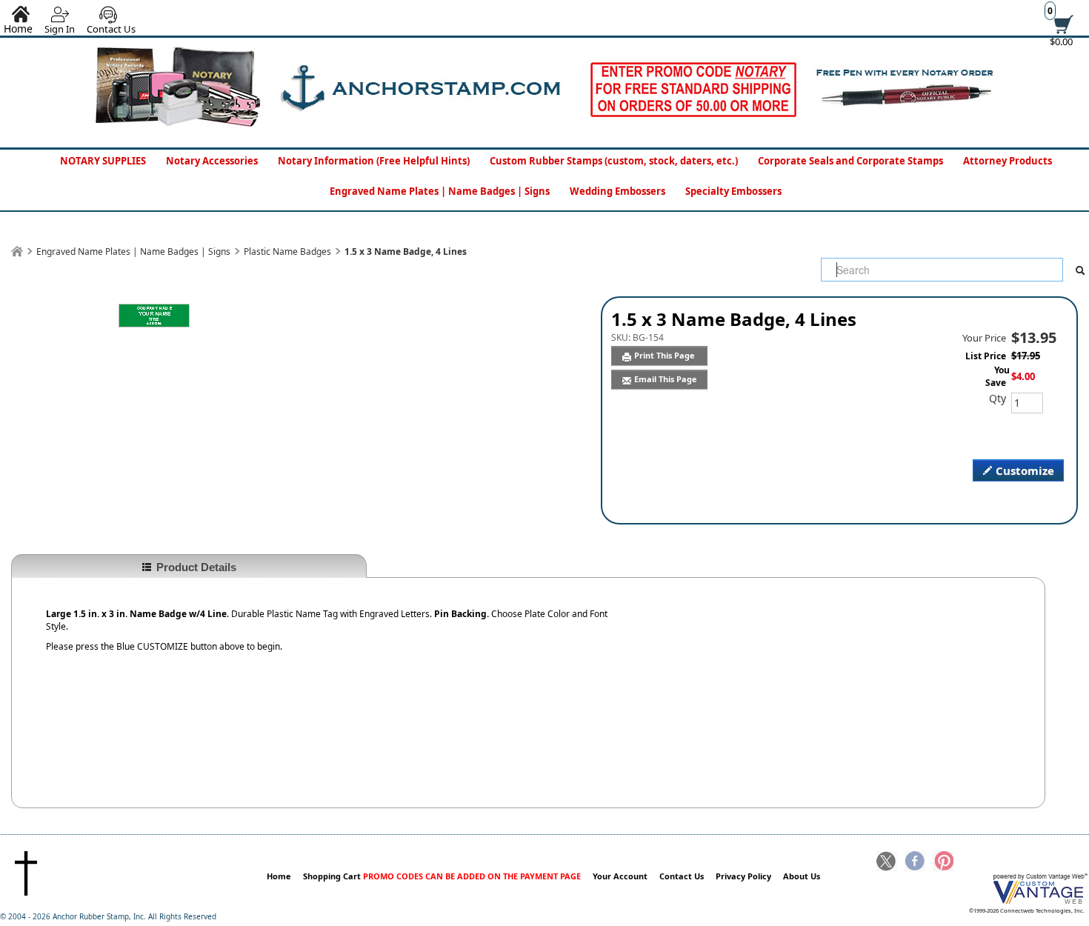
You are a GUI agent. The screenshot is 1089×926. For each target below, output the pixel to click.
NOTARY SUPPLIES (103, 160)
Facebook (915, 862)
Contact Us (111, 29)
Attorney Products (1007, 160)
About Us (801, 876)
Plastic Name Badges (287, 251)
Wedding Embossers (617, 191)
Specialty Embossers (733, 191)
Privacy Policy (743, 876)
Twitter (886, 862)
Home (279, 876)
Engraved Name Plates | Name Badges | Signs (440, 191)
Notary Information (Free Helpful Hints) (374, 160)
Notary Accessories (212, 160)
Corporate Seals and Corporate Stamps (850, 160)
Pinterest (943, 862)
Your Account (620, 876)
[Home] (17, 251)
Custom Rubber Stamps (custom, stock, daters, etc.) (614, 160)
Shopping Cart (442, 876)
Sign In (59, 29)
